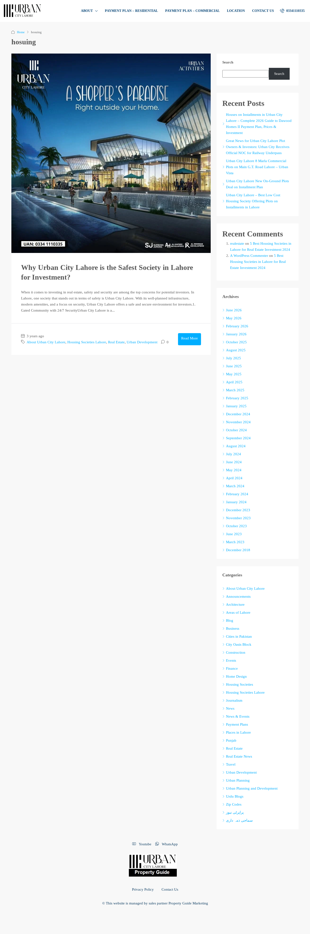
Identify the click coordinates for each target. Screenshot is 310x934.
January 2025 (236, 406)
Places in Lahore (238, 732)
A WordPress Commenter (249, 256)
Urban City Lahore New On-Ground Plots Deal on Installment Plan (257, 184)
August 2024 (236, 446)
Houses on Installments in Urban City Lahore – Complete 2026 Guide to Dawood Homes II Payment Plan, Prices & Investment (259, 124)
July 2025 (233, 358)
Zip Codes (233, 804)
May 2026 (233, 318)
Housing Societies (239, 684)
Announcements (238, 596)
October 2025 (236, 342)
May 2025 (233, 374)
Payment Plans (237, 724)
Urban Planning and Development (252, 788)
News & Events (237, 716)
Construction (235, 652)
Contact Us (263, 11)
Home (21, 32)
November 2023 (238, 518)
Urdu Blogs (234, 796)
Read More (189, 338)
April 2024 (234, 478)
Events (231, 660)
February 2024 (237, 494)
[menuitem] (292, 11)
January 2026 (236, 334)
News (230, 708)
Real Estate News (239, 756)
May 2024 (233, 470)
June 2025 (234, 366)
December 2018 (238, 550)
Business (232, 628)
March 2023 (235, 542)
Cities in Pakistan (239, 636)
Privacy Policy (143, 889)
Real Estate (116, 342)
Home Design (236, 676)
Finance (232, 668)
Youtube (144, 844)
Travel (230, 764)
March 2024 (235, 486)
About (87, 11)
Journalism (234, 700)
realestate (237, 243)
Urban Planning (238, 780)
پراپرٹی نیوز (235, 812)
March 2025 (235, 390)
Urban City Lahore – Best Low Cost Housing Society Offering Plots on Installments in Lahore (253, 201)
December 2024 (238, 414)
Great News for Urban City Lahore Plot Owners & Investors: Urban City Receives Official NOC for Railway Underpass (257, 147)
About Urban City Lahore (46, 342)
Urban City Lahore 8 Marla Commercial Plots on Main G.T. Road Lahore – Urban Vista (257, 167)
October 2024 (236, 430)
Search (227, 62)
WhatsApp (169, 844)
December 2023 (238, 510)
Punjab (231, 740)
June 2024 (234, 462)
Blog (229, 620)
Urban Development (142, 342)
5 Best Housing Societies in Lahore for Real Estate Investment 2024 (258, 262)
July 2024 (233, 454)
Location (236, 11)
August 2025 (236, 350)
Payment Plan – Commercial (192, 11)
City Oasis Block (238, 644)
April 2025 (234, 382)
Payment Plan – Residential (131, 11)
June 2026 (234, 310)
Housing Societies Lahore (86, 342)
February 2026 (237, 326)
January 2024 (236, 502)
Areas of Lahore (238, 612)
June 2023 (234, 534)
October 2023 (236, 526)
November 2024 (238, 422)
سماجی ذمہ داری (239, 820)
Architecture (235, 604)
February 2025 (237, 398)
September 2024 (238, 438)
